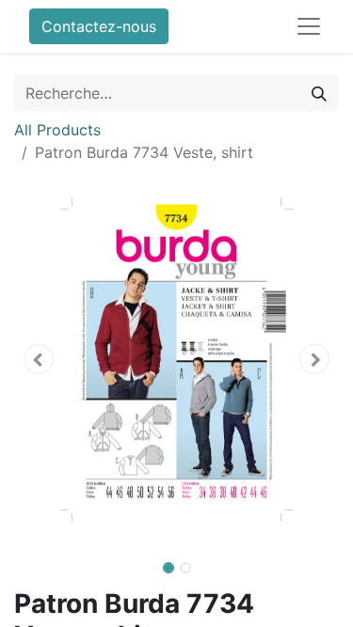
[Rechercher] (319, 93)
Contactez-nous (98, 26)
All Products (57, 129)
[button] (38, 359)
